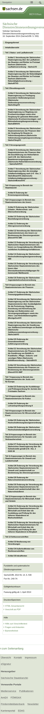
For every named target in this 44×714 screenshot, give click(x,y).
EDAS (21, 710)
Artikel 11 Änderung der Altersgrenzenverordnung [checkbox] (19, 225)
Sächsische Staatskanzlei (14, 678)
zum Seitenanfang (12, 648)
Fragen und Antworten (14, 627)
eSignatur (6, 664)
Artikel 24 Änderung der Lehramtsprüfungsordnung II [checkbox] (20, 404)
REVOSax (35, 14)
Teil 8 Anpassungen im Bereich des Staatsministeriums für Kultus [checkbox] (20, 397)
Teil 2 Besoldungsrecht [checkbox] (15, 88)
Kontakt (18, 657)
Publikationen (26, 691)
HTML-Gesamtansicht (14, 606)
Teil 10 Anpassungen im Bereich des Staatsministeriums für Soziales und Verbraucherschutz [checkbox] (20, 437)
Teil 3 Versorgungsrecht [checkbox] (15, 145)
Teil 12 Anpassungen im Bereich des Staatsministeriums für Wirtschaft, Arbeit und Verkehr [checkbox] (22, 498)
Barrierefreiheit (11, 631)
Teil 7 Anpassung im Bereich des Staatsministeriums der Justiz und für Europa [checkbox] (19, 379)
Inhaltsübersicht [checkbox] (12, 48)
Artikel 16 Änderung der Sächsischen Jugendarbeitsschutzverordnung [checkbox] (24, 279)
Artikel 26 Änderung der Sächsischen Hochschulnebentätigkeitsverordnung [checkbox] (24, 428)
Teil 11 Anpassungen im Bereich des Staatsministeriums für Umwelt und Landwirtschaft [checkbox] (20, 458)
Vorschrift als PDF (13, 609)
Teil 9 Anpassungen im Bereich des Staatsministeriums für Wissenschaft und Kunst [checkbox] (22, 413)
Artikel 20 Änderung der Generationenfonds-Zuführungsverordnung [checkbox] (18, 341)
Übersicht (6, 657)
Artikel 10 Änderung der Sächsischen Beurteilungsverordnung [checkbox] (24, 218)
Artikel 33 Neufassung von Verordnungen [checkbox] (19, 543)
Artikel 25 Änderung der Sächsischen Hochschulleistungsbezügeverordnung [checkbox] (24, 421)
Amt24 (4, 697)
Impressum (31, 657)
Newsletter (33, 704)
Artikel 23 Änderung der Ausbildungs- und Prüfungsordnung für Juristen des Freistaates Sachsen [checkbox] (24, 389)
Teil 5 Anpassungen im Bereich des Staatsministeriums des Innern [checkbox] (20, 201)
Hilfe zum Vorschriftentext (16, 624)
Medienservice (8, 691)
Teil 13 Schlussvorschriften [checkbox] (16, 537)
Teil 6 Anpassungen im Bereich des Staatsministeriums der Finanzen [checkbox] (20, 286)
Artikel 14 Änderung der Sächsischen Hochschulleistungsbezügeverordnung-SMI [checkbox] (25, 256)
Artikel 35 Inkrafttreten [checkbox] (17, 556)
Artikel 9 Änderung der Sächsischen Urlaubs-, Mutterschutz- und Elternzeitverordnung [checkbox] (23, 209)
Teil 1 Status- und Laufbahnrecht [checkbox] (19, 53)
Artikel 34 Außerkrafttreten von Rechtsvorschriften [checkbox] (21, 550)
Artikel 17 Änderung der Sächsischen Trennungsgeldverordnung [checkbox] (24, 293)
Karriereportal (8, 710)
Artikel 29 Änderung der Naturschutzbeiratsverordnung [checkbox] (21, 479)
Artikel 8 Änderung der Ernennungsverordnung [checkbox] (18, 194)
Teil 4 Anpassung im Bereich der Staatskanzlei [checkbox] (19, 186)
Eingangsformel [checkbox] (12, 43)
